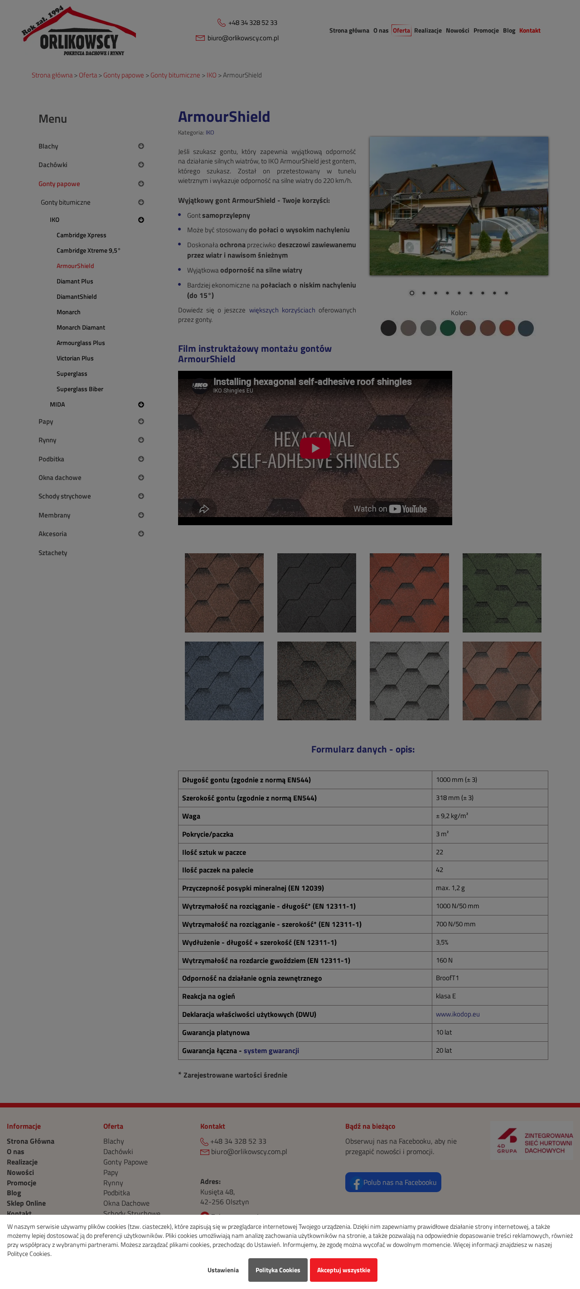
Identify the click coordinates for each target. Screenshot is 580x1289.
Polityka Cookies (278, 1270)
